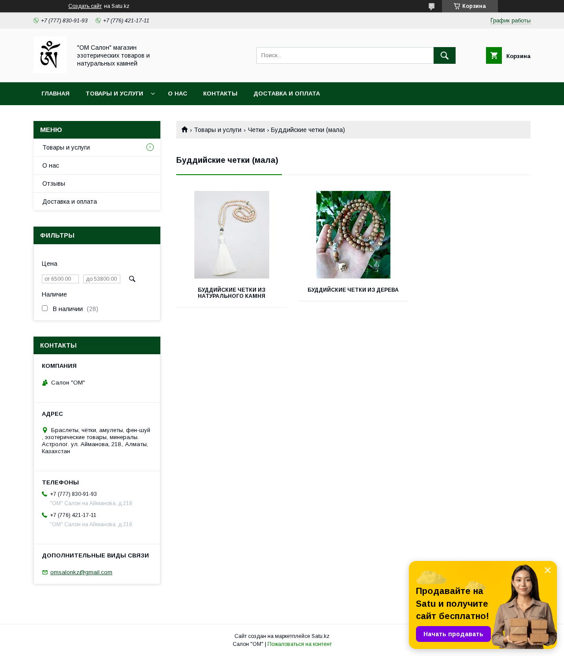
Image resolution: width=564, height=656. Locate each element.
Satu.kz (321, 636)
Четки (256, 129)
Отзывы (53, 183)
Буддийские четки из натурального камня (231, 293)
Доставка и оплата (286, 93)
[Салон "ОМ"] (50, 70)
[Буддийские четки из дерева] (353, 235)
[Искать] (445, 55)
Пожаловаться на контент (299, 644)
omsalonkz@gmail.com (81, 572)
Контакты (220, 93)
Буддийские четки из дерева (353, 290)
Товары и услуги (114, 93)
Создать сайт (85, 6)
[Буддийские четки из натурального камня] (231, 235)
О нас (177, 93)
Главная (55, 93)
